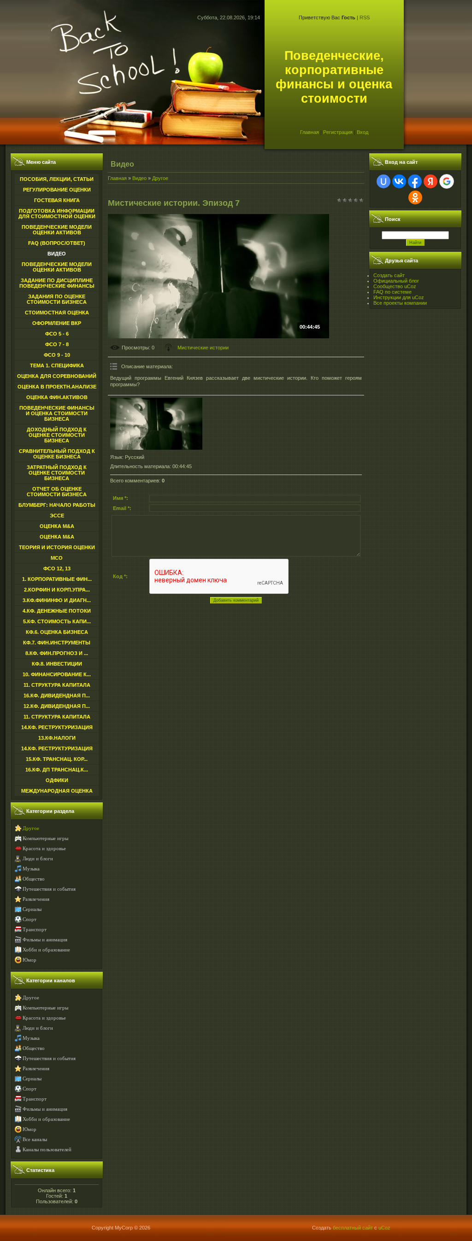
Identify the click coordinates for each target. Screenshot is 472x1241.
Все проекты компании (400, 303)
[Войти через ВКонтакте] (399, 181)
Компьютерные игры (45, 838)
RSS (365, 17)
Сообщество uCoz (394, 286)
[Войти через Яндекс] (430, 181)
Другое (31, 828)
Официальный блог (396, 281)
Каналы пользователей (47, 1149)
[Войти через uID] (383, 181)
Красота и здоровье (44, 848)
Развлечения (36, 899)
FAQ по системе (392, 292)
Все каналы (35, 1139)
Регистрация (338, 132)
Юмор (29, 960)
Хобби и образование (46, 949)
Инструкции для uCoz (398, 297)
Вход (362, 132)
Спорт (29, 919)
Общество (34, 878)
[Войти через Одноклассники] (415, 197)
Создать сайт (389, 275)
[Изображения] (156, 424)
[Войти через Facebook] (415, 181)
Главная (309, 132)
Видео (139, 178)
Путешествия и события (49, 889)
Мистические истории (203, 347)
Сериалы (32, 909)
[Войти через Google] (446, 181)
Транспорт (35, 929)
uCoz (384, 1227)
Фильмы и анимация (45, 939)
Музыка (31, 868)
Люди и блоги (38, 858)
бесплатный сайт (353, 1227)
